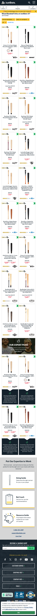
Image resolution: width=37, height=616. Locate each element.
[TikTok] (32, 559)
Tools (18, 586)
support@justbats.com (18, 533)
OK (18, 613)
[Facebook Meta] (5, 559)
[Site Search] (29, 2)
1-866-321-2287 (19, 530)
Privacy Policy (28, 607)
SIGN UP (31, 548)
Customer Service (17, 566)
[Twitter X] (10, 559)
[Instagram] (16, 559)
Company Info (17, 579)
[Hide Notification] (35, 11)
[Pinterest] (20, 559)
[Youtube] (26, 559)
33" (3, 22)
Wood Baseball (7, 19)
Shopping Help (17, 572)
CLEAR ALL (11, 22)
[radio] (8, 51)
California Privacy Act (11, 609)
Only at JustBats (21, 19)
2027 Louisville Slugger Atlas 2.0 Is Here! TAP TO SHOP (17, 11)
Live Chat (18, 536)
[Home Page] (8, 2)
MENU (34, 3)
